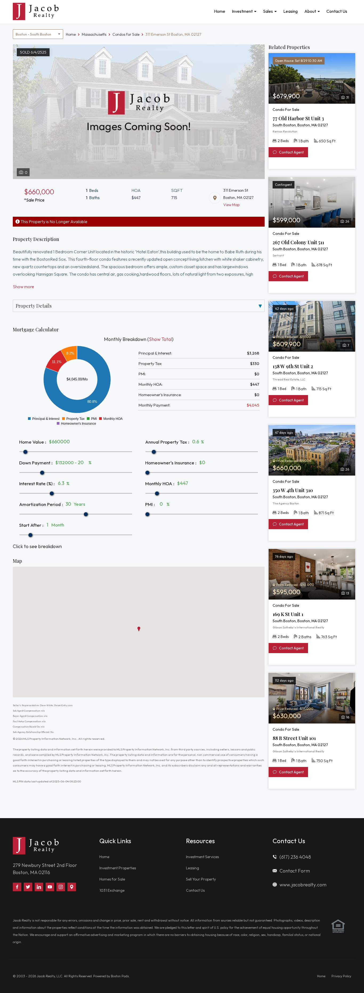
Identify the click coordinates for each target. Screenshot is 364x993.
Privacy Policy (341, 976)
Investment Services (202, 856)
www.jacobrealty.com (303, 885)
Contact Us (336, 11)
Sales (268, 11)
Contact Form (295, 871)
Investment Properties (117, 868)
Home (219, 11)
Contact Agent (291, 152)
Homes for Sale (112, 879)
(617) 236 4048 (295, 857)
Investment (242, 11)
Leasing (290, 11)
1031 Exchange (111, 890)
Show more (23, 286)
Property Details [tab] (34, 306)
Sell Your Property (201, 879)
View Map (231, 204)
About (310, 11)
